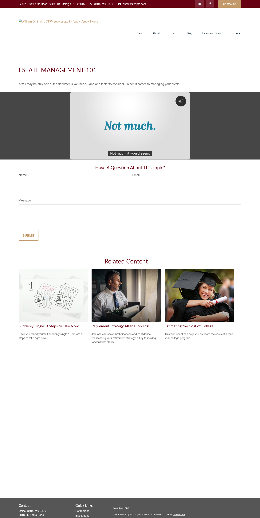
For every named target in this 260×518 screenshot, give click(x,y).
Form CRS (124, 508)
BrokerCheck (179, 514)
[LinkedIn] (199, 4)
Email (136, 175)
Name (23, 175)
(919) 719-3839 (103, 4)
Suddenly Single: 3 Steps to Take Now (49, 326)
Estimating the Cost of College (189, 326)
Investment (82, 515)
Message (25, 200)
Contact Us (229, 4)
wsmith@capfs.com (134, 4)
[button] (139, 33)
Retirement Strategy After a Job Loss (121, 326)
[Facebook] (210, 4)
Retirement (82, 511)
